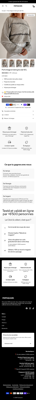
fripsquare (20, 397)
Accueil (4, 11)
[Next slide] (31, 63)
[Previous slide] (4, 63)
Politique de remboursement (26, 385)
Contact (4, 317)
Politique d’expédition (25, 387)
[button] (12, 63)
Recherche (4, 328)
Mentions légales (7, 385)
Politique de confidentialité (12, 387)
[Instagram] (30, 308)
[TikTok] (33, 308)
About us (4, 322)
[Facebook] (27, 308)
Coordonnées (15, 385)
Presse (3, 319)
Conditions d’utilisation (18, 389)
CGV (3, 325)
